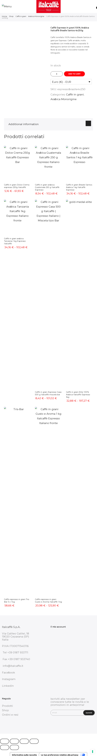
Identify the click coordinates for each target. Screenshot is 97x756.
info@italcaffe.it (13, 665)
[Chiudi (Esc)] (34, 741)
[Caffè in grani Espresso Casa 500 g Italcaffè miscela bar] (48, 294)
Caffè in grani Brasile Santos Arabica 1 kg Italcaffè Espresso (79, 187)
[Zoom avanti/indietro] (4, 741)
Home (4, 16)
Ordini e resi (10, 714)
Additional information (23, 124)
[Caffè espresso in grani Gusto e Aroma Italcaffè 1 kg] (48, 501)
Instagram (8, 679)
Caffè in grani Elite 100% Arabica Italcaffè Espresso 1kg (78, 394)
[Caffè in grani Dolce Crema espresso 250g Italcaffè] (17, 164)
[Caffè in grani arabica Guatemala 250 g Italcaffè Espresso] (48, 164)
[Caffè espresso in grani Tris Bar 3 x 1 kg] (17, 501)
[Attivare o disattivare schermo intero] (14, 741)
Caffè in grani (21, 16)
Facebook (8, 672)
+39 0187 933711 (17, 652)
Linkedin (8, 685)
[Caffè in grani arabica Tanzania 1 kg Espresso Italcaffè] (17, 218)
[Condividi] (24, 741)
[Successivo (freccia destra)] (14, 747)
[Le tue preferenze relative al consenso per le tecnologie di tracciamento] (92, 751)
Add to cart (74, 74)
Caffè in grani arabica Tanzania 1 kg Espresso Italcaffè (15, 241)
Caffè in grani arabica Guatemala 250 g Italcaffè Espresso (47, 187)
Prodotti (7, 705)
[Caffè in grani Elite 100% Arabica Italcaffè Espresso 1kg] (79, 294)
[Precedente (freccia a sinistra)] (4, 747)
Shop (11, 16)
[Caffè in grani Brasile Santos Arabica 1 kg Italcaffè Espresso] (79, 164)
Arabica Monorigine (36, 16)
